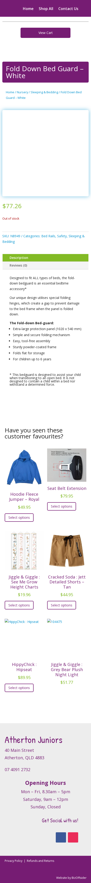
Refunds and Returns (40, 861)
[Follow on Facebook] (61, 837)
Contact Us (68, 9)
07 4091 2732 (17, 769)
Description (19, 257)
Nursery (22, 92)
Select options (19, 517)
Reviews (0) (18, 265)
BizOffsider (79, 878)
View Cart (45, 32)
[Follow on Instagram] (73, 837)
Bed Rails (48, 236)
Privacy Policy (14, 861)
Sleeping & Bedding (44, 92)
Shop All (46, 9)
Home (28, 9)
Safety (62, 236)
